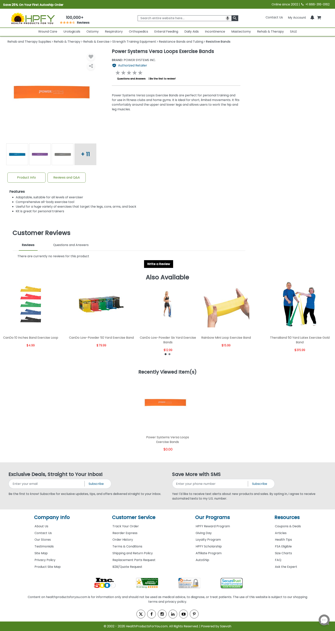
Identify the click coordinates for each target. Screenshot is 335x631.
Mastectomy (241, 31)
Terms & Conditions (127, 546)
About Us (41, 526)
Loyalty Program (208, 539)
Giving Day (204, 533)
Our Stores (43, 539)
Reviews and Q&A (66, 177)
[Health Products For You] (32, 18)
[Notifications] (312, 17)
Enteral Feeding (166, 31)
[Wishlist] (91, 57)
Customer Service (133, 517)
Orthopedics (138, 31)
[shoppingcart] (319, 17)
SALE (293, 31)
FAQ (278, 560)
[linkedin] (172, 614)
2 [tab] (169, 354)
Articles (281, 533)
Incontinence (215, 31)
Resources (287, 517)
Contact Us (274, 17)
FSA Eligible (283, 546)
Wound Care (47, 31)
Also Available (167, 277)
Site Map (41, 553)
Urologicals (71, 31)
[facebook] (151, 614)
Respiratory (114, 31)
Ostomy (92, 31)
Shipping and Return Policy (132, 553)
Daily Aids (191, 31)
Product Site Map (48, 567)
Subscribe (96, 484)
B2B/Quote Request (127, 567)
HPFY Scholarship (209, 546)
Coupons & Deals (288, 526)
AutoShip (202, 560)
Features (17, 191)
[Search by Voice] (227, 18)
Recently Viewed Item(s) (167, 372)
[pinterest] (194, 614)
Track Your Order (125, 526)
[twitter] (140, 614)
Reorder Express (124, 533)
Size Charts (283, 553)
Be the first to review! (163, 78)
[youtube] (183, 614)
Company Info (52, 517)
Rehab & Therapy (270, 31)
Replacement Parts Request (133, 560)
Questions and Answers (131, 78)
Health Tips (283, 539)
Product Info (26, 177)
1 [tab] (166, 354)
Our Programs (212, 517)
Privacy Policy (45, 560)
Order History (122, 539)
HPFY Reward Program (213, 526)
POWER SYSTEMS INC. (134, 60)
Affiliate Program (209, 553)
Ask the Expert (286, 567)
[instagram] (162, 614)
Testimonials (44, 546)
